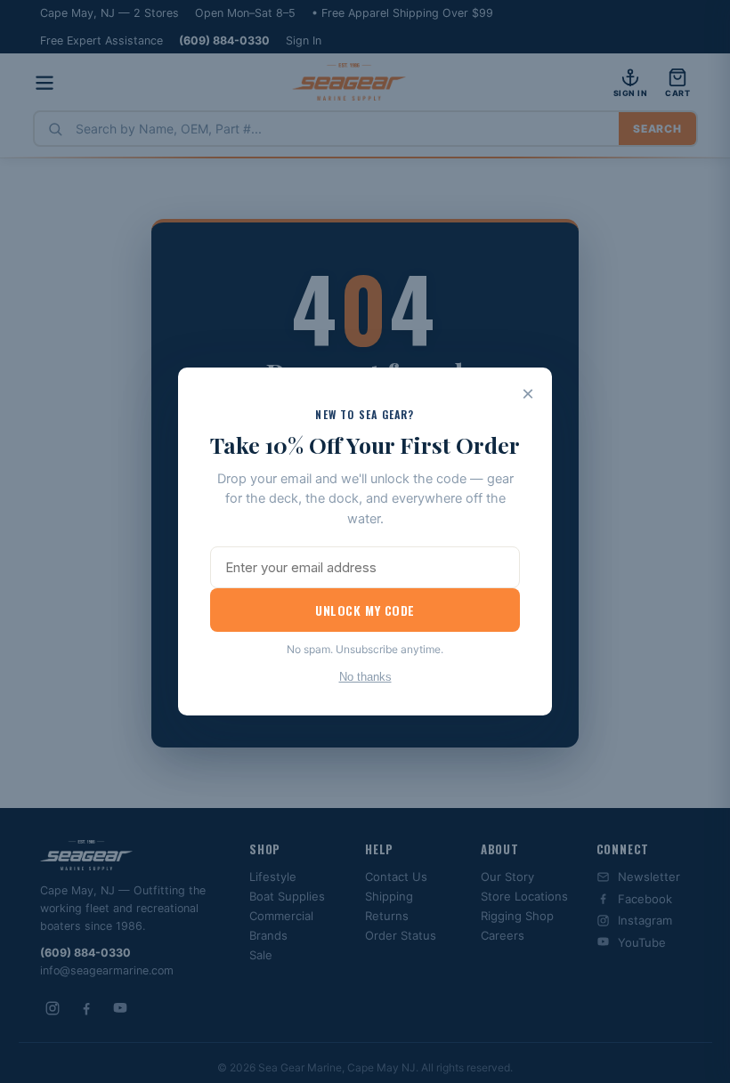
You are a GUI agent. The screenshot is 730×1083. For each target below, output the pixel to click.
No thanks (365, 676)
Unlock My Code (365, 610)
